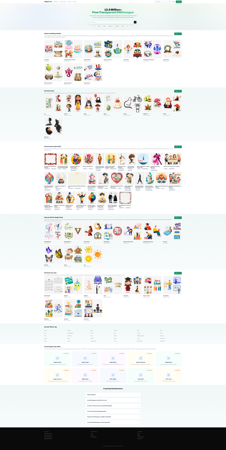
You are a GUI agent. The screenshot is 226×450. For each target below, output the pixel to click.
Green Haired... (91, 207)
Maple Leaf (111, 26)
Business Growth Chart (128, 241)
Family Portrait (172, 189)
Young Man (98, 170)
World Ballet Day (47, 241)
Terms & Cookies (140, 436)
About (138, 433)
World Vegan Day (67, 241)
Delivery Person (113, 168)
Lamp (92, 335)
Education (66, 319)
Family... (165, 168)
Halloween (56, 1)
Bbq (91, 330)
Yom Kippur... (68, 207)
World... (59, 168)
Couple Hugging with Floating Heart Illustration (128, 187)
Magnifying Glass (140, 335)
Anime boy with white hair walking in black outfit (139, 187)
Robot (115, 338)
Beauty (115, 330)
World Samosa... (80, 207)
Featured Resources (48, 436)
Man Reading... (47, 189)
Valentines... (47, 168)
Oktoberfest (126, 59)
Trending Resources (48, 433)
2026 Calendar (47, 295)
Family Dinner (171, 168)
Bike (161, 330)
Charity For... (110, 207)
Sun (84, 265)
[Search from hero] (135, 22)
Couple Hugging (128, 189)
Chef (78, 209)
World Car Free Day (107, 59)
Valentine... (153, 168)
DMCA (138, 435)
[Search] (169, 1)
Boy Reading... (100, 209)
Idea (45, 335)
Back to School (63, 1)
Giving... (107, 168)
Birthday (66, 295)
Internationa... (113, 188)
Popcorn (92, 338)
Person (45, 338)
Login (92, 433)
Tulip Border (128, 207)
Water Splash (139, 341)
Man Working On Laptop (148, 241)
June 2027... (71, 188)
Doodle (164, 113)
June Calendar (78, 188)
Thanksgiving (93, 341)
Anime (85, 113)
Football (74, 1)
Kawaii (105, 113)
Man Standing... (145, 168)
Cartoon (66, 113)
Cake (45, 333)
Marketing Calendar (48, 438)
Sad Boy (106, 188)
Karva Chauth (86, 241)
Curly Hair (130, 170)
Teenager (90, 209)
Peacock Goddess (149, 189)
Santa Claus (162, 338)
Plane (69, 338)
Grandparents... (48, 207)
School (65, 265)
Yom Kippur (46, 59)
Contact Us (139, 438)
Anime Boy (138, 189)
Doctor (92, 333)
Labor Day (69, 335)
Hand (161, 333)
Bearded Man (73, 170)
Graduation (125, 295)
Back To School (146, 295)
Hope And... (158, 188)
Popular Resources (48, 435)
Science (123, 26)
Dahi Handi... (57, 207)
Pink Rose (90, 168)
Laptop (115, 335)
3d (44, 113)
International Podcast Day (148, 59)
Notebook (117, 26)
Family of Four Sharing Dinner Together (172, 166)
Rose (163, 188)
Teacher (69, 1)
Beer (138, 330)
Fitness (138, 333)
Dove (115, 333)
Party (105, 295)
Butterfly (46, 265)
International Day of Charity (69, 59)
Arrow (45, 330)
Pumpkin (104, 26)
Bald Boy (57, 189)
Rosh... (46, 188)
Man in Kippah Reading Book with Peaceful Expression (48, 187)
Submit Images (94, 436)
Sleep (45, 341)
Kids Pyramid (57, 209)
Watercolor (145, 113)
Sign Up (92, 435)
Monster (162, 335)
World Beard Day (74, 168)
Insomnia (165, 241)
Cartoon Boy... (101, 207)
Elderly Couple (111, 209)
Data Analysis (106, 241)
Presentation (166, 295)
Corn (128, 26)
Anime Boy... (98, 168)
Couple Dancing (154, 170)
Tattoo (69, 341)
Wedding (85, 295)
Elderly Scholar (69, 209)
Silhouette (46, 137)
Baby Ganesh (90, 188)
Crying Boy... (100, 188)
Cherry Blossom (71, 333)
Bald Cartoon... (59, 188)
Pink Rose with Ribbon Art (88, 166)
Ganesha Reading (91, 189)
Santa (138, 338)
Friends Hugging (128, 188)
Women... (64, 168)
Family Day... (171, 188)
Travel (115, 341)
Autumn (69, 330)
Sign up (178, 1)
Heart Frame (53, 168)
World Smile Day (87, 59)
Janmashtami (166, 59)
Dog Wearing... (121, 168)
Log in (173, 1)
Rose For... (85, 168)
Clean (48, 1)
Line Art (125, 113)
